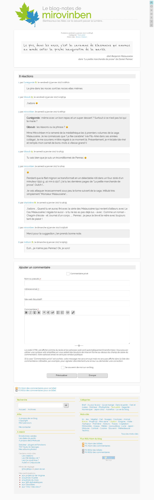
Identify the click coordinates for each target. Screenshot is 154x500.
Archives (32, 409)
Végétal (94, 419)
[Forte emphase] (26, 312)
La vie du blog (122, 409)
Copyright (23, 420)
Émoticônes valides (28, 436)
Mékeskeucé (124, 428)
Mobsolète (87, 426)
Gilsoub (27, 97)
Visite (129, 421)
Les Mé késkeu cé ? (31, 458)
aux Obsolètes (28, 484)
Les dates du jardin (27, 438)
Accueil (22, 409)
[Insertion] (34, 312)
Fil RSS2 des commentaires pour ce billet (37, 390)
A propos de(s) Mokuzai (29, 440)
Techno (85, 430)
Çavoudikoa (114, 426)
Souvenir (112, 428)
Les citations (27, 456)
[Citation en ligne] (44, 312)
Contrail (94, 428)
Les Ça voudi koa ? (30, 460)
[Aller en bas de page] (151, 17)
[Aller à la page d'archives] (151, 6)
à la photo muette (30, 478)
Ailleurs (106, 424)
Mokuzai (85, 428)
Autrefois (110, 409)
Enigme (121, 421)
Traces (115, 424)
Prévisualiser (61, 375)
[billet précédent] (151, 21)
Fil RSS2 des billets (93, 450)
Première (97, 424)
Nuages (108, 419)
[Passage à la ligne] (52, 312)
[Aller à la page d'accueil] (151, 2)
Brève (78, 37)
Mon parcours (25, 423)
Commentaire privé (79, 274)
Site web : (33, 299)
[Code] (48, 312)
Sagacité (125, 407)
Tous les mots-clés (129, 434)
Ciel (101, 419)
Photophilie (104, 407)
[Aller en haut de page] (151, 10)
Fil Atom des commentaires (97, 446)
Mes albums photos (28, 449)
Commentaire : (31, 309)
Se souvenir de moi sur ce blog (79, 367)
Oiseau (96, 426)
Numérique (87, 409)
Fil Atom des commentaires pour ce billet (37, 388)
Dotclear (93, 407)
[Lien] (73, 312)
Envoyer (92, 375)
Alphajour (86, 424)
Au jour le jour (94, 405)
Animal (127, 419)
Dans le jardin (122, 405)
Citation (84, 37)
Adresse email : (32, 289)
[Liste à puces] (58, 312)
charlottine (29, 203)
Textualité (81, 35)
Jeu (87, 419)
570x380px (27, 469)
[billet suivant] (151, 25)
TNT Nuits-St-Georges (29, 447)
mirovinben (29, 112)
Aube (24, 462)
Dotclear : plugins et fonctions (32, 445)
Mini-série (103, 421)
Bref (84, 405)
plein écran (40, 469)
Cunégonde (28, 82)
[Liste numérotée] (62, 312)
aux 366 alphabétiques (32, 482)
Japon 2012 (99, 409)
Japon (130, 426)
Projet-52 (93, 421)
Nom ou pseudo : (33, 279)
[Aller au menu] (151, 14)
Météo (104, 426)
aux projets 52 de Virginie (33, 475)
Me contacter (25, 427)
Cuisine (103, 428)
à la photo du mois (30, 480)
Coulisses (117, 419)
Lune (123, 426)
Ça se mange (108, 405)
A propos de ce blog (28, 418)
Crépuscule (34, 462)
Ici (83, 419)
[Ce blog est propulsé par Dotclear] (108, 457)
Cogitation (124, 424)
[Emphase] (30, 312)
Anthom (27, 242)
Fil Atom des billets (93, 443)
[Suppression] (39, 312)
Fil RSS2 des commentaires (97, 452)
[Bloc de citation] (67, 312)
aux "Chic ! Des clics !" (31, 487)
